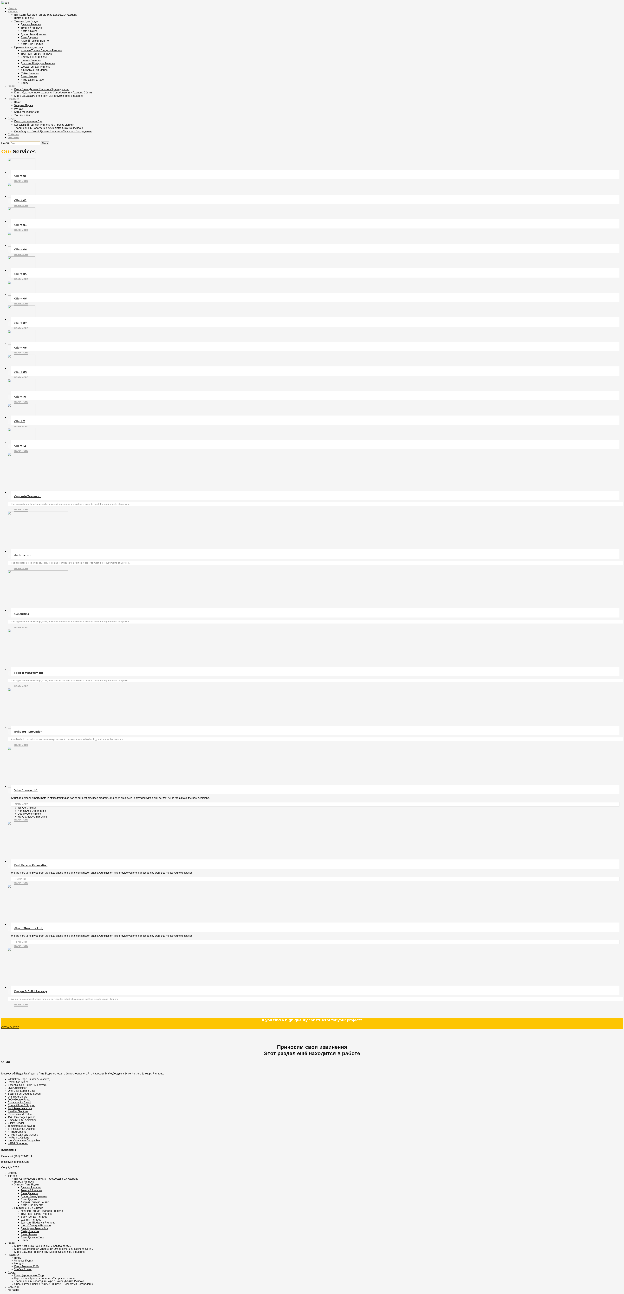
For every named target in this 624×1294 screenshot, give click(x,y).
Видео (11, 118)
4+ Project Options (18, 1137)
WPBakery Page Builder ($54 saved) (29, 1079)
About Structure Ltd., (28, 928)
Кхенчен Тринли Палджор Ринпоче (41, 50)
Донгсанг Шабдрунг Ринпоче (38, 63)
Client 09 (20, 372)
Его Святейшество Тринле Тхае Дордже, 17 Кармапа (45, 14)
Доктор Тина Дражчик (33, 34)
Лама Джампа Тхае (32, 79)
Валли (24, 82)
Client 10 (20, 396)
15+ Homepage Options (21, 1117)
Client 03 (20, 225)
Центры (12, 8)
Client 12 (20, 445)
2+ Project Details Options (23, 1134)
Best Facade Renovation (30, 865)
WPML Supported (18, 1143)
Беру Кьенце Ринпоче (34, 56)
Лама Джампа (29, 30)
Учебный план (22, 115)
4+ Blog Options (17, 1131)
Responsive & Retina (20, 1114)
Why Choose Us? (26, 790)
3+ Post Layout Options (21, 1128)
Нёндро (19, 108)
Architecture (22, 555)
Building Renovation (28, 731)
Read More (21, 181)
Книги (11, 86)
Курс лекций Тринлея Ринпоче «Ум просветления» (44, 124)
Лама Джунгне (29, 37)
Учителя (13, 11)
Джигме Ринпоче (31, 24)
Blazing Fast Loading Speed (24, 1093)
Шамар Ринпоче (24, 17)
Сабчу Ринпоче (30, 73)
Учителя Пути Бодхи (26, 21)
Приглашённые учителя (28, 47)
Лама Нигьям (29, 76)
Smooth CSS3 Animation (22, 1120)
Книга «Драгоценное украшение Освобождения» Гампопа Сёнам (53, 92)
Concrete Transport (27, 496)
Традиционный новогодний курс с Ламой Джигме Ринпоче (49, 127)
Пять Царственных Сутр (28, 121)
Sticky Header (16, 1123)
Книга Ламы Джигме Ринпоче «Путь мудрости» (41, 89)
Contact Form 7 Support (21, 1105)
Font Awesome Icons (20, 1108)
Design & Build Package (30, 991)
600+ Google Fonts (19, 1099)
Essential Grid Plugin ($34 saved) (27, 1085)
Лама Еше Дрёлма (32, 43)
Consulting (21, 614)
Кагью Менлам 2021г (26, 111)
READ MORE (21, 804)
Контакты (13, 137)
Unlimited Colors (17, 1096)
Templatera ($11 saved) (21, 1126)
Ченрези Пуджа (23, 105)
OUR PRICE (21, 879)
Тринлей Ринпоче (31, 27)
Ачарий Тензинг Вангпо (35, 40)
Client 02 (20, 200)
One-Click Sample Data (21, 1090)
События (13, 134)
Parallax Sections (18, 1111)
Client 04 (20, 249)
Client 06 (20, 298)
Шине (17, 102)
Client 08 (20, 347)
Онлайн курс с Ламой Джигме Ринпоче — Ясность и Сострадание (53, 131)
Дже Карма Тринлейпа (34, 69)
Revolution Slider (18, 1082)
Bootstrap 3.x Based (19, 1102)
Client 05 (20, 274)
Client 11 (19, 421)
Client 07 (20, 323)
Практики (13, 98)
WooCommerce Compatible (24, 1140)
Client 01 (20, 175)
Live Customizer (17, 1087)
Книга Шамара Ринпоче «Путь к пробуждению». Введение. (48, 95)
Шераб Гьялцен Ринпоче (35, 66)
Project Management (28, 672)
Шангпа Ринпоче (31, 60)
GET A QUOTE (10, 1027)
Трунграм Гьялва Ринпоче (36, 53)
